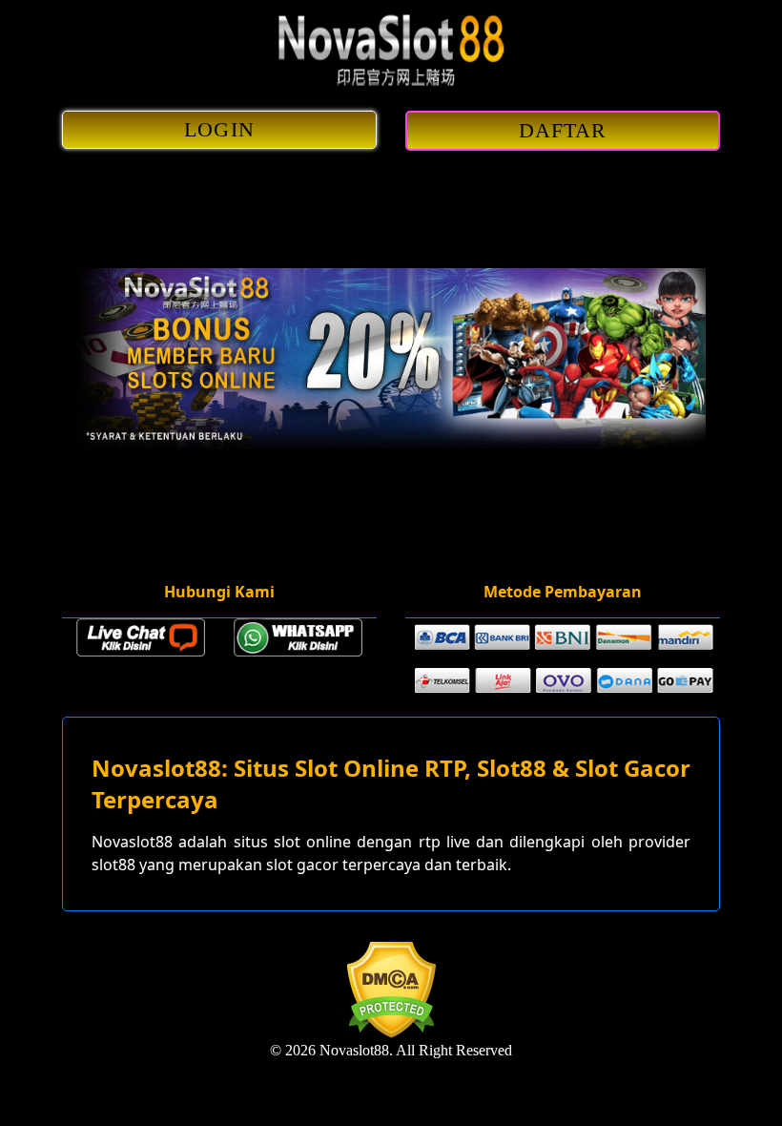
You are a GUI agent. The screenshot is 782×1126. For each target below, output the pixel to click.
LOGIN (219, 129)
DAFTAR (563, 130)
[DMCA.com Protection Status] (391, 1033)
